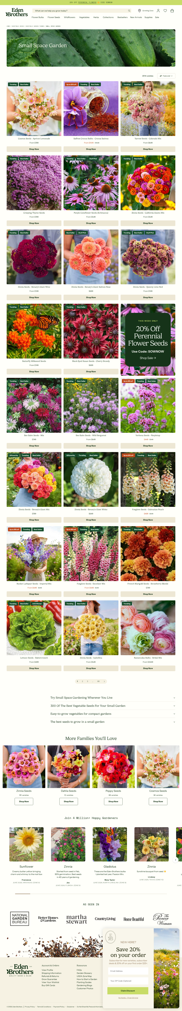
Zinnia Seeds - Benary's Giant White (91, 509)
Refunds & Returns (50, 976)
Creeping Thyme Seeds (34, 213)
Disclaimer (70, 1007)
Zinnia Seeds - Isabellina (91, 658)
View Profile (47, 970)
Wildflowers (69, 17)
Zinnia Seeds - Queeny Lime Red (148, 287)
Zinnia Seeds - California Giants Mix (148, 213)
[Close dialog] (176, 931)
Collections (108, 17)
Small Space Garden (53, 26)
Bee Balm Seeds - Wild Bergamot (91, 435)
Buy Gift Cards (48, 985)
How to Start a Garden (87, 979)
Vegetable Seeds (18, 26)
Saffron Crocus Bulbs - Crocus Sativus (91, 138)
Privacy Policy (30, 1007)
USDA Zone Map (84, 976)
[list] (91, 858)
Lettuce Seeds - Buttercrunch (34, 658)
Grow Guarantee (49, 979)
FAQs (79, 970)
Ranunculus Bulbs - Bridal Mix (148, 658)
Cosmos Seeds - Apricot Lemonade (34, 138)
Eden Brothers (17, 1007)
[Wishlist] (165, 11)
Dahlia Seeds (68, 790)
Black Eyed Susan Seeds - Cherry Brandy (91, 361)
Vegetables (84, 17)
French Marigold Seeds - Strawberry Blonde (148, 584)
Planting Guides (84, 982)
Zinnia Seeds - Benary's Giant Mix (34, 509)
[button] (38, 17)
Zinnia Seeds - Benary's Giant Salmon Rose (90, 287)
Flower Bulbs (38, 17)
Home (8, 26)
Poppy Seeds (113, 790)
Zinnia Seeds (23, 790)
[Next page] (104, 681)
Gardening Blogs (84, 985)
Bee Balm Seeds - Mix (34, 435)
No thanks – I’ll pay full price (128, 997)
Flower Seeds (54, 17)
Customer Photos (85, 988)
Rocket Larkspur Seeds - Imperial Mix (34, 584)
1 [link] (77, 681)
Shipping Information (51, 973)
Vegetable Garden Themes (35, 26)
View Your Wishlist (50, 982)
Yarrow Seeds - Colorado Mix (148, 138)
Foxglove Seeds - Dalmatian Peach (148, 509)
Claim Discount (128, 991)
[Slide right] (175, 860)
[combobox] (81, 11)
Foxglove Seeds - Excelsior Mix (91, 584)
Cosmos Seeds (158, 790)
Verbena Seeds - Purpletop (148, 435)
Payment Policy (58, 1007)
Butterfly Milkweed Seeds (34, 361)
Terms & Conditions (44, 1007)
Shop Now (34, 149)
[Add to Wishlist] (58, 84)
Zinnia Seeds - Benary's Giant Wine (34, 287)
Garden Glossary (84, 973)
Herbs (96, 17)
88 (98, 681)
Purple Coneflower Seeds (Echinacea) (91, 213)
